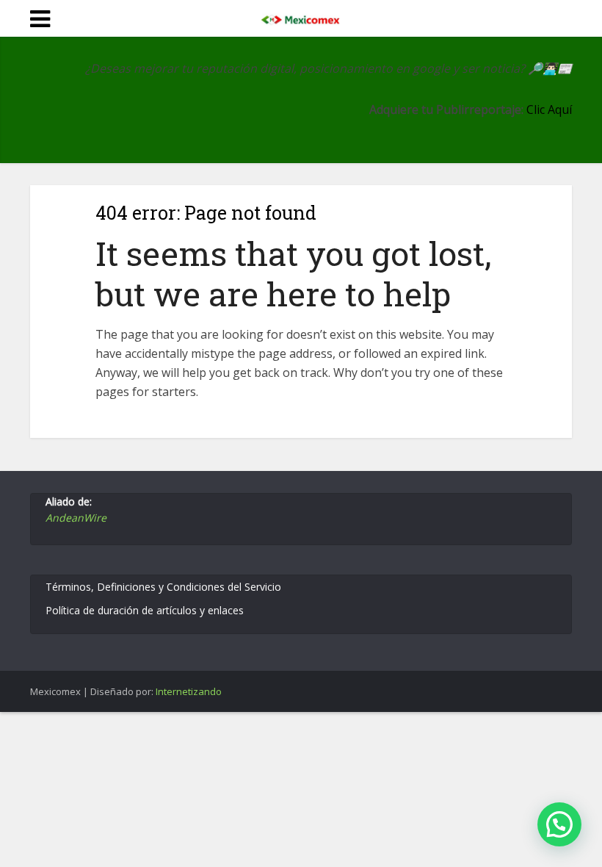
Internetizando (189, 691)
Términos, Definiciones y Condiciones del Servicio (163, 587)
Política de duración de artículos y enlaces (145, 610)
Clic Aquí (549, 109)
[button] (559, 824)
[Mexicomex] (301, 17)
